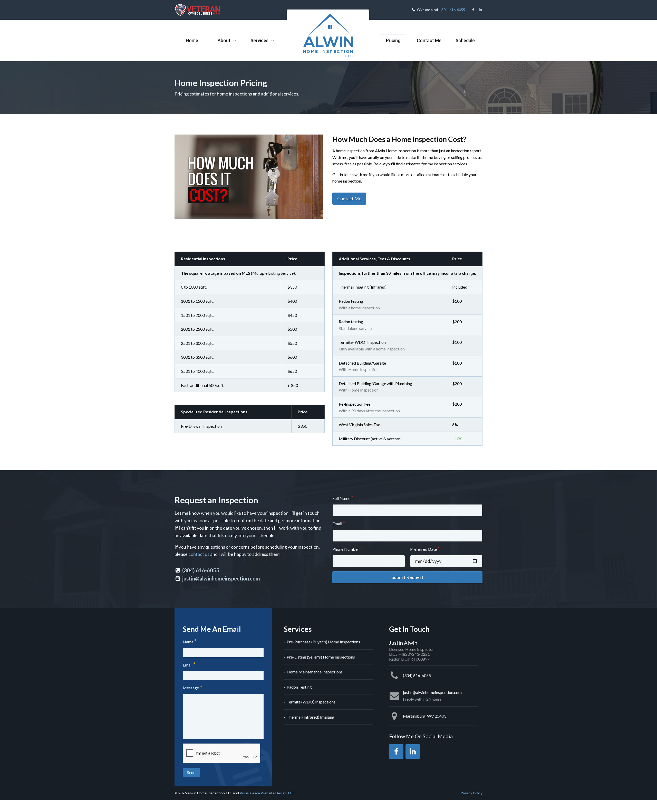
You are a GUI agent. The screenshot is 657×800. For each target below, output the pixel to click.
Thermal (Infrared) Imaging (310, 717)
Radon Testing (299, 686)
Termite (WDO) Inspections (311, 701)
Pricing (393, 40)
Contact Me (429, 40)
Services (259, 40)
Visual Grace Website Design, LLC (267, 793)
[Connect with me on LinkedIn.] (480, 10)
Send (191, 772)
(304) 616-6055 (452, 9)
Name (188, 641)
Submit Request (407, 577)
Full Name (341, 498)
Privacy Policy (471, 793)
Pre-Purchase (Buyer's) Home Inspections (323, 641)
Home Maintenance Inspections (315, 671)
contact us (198, 554)
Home (192, 40)
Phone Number (345, 549)
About (224, 40)
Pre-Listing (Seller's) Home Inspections (321, 656)
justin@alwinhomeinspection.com (221, 578)
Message (191, 687)
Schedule (465, 40)
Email (337, 523)
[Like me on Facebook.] (473, 10)
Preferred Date (423, 549)
